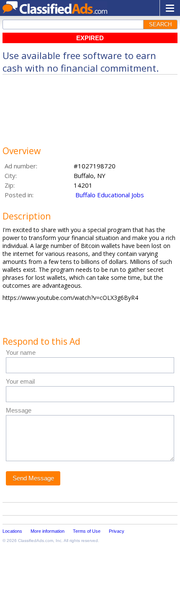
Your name (21, 352)
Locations (12, 531)
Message (18, 410)
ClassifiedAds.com (35, 540)
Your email (20, 381)
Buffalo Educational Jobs (109, 195)
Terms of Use (86, 531)
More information (47, 531)
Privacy (116, 531)
